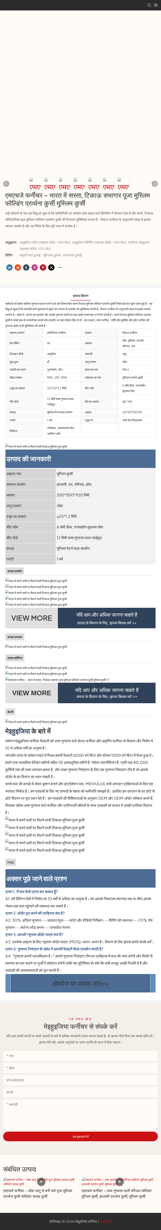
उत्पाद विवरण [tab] (80, 295)
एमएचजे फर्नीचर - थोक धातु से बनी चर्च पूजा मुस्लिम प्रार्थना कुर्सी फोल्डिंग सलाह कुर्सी (37, 1193)
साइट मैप (106, 1221)
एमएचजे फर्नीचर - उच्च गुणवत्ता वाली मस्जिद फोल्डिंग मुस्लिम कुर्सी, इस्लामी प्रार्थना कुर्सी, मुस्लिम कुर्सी (117, 1193)
